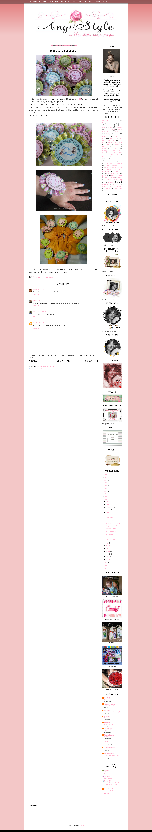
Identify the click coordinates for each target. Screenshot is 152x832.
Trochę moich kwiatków (109, 718)
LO (115, 123)
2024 (105, 475)
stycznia (108, 559)
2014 (105, 499)
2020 (105, 483)
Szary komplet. (107, 795)
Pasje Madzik (107, 698)
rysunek (120, 178)
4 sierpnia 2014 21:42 (41, 289)
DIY (80, 2)
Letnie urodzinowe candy (112, 531)
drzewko (117, 134)
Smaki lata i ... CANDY (112, 689)
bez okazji (110, 127)
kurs (121, 157)
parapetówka (117, 169)
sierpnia (108, 513)
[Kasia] (34, 312)
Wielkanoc (109, 125)
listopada (108, 504)
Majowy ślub (107, 736)
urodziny (111, 181)
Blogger (82, 825)
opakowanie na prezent (116, 167)
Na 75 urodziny (109, 534)
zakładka (112, 186)
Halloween (111, 123)
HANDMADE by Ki (108, 729)
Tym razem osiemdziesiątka (112, 529)
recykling (120, 176)
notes (120, 165)
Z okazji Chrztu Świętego (111, 537)
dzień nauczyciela (112, 140)
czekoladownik (118, 131)
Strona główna (35, 2)
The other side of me (109, 735)
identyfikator (117, 144)
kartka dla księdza (113, 151)
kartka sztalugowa (112, 153)
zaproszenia (119, 186)
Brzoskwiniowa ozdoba (109, 705)
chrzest (109, 131)
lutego (107, 557)
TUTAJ (79, 99)
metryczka (114, 161)
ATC (103, 120)
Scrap (120, 123)
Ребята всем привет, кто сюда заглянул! (111, 772)
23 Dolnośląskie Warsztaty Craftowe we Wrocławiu (112, 756)
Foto (103, 122)
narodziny (119, 163)
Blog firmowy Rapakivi (109, 754)
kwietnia (108, 551)
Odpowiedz (36, 295)
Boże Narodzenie (112, 120)
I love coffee (112, 643)
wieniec (104, 186)
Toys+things (106, 770)
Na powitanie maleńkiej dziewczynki (112, 712)
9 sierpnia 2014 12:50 (41, 312)
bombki (113, 129)
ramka (113, 176)
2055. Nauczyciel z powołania (110, 743)
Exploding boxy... (108, 699)
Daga (34, 300)
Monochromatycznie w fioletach (113, 523)
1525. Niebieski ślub (108, 724)
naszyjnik (115, 165)
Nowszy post (36, 361)
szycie (115, 180)
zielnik (115, 188)
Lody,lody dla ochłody (109, 790)
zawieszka (108, 189)
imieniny (104, 146)
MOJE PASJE (107, 716)
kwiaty (106, 159)
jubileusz (115, 146)
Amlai (34, 289)
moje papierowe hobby (109, 747)
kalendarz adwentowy (115, 149)
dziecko (105, 136)
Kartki (74, 2)
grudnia (108, 502)
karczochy (104, 151)
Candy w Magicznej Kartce (112, 526)
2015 (105, 496)
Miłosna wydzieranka (110, 518)
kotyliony (35, 277)
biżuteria (107, 129)
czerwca (108, 546)
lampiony (114, 159)
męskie (120, 161)
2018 (105, 488)
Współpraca (54, 2)
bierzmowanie (119, 127)
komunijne (105, 157)
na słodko (110, 163)
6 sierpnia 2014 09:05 (40, 300)
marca (107, 554)
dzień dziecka (112, 138)
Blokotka (90, 830)
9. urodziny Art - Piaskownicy (112, 619)
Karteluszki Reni (107, 723)
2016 (105, 494)
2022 (105, 477)
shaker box (108, 180)
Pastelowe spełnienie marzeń (112, 515)
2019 (105, 486)
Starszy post (90, 361)
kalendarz (104, 149)
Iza (33, 323)
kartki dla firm (114, 155)
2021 (105, 480)
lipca (107, 543)
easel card (110, 142)
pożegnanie (119, 171)
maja (107, 548)
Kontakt (105, 2)
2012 (105, 566)
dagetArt (106, 741)
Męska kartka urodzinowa (109, 749)
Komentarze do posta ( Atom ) (47, 367)
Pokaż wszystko (119, 761)
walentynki (105, 184)
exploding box (118, 142)
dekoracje (108, 133)
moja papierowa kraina (109, 704)
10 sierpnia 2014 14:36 (40, 323)
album (116, 125)
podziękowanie (106, 171)
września (108, 510)
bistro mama (107, 776)
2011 (105, 568)
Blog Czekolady (107, 781)
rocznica (113, 178)
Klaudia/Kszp (107, 710)
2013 (105, 563)
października (109, 507)
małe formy (107, 161)
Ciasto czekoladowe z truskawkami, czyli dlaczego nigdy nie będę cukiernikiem (111, 784)
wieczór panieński (49, 277)
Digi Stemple (88, 2)
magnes (120, 159)
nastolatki (108, 165)
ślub (121, 188)
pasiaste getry (107, 730)
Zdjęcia (97, 2)
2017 (105, 491)
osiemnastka (41, 277)
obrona (106, 167)
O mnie (45, 2)
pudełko (104, 175)
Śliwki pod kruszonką (108, 778)
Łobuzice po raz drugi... (111, 540)
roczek (106, 178)
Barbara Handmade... (109, 789)
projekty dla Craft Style (112, 174)
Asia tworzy (106, 793)
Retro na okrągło (110, 520)
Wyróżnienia (65, 2)
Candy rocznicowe (112, 666)
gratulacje (108, 144)
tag (121, 180)
